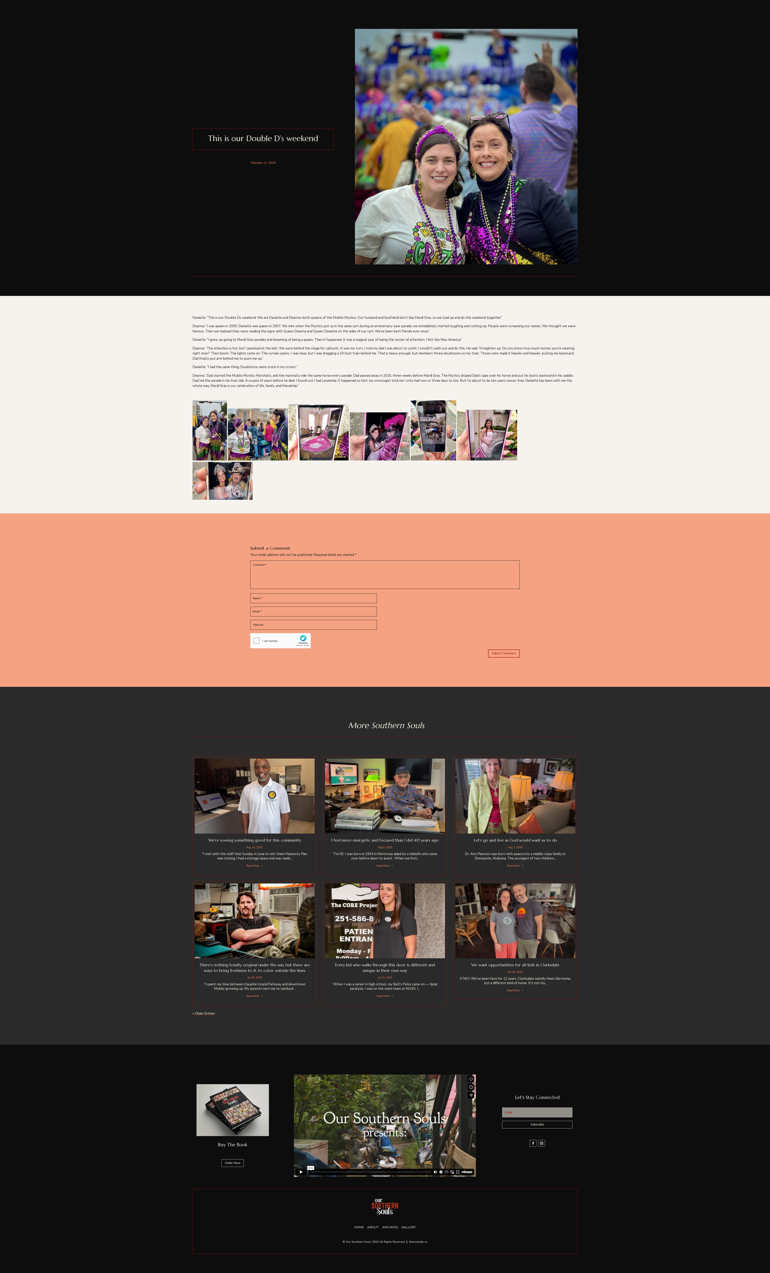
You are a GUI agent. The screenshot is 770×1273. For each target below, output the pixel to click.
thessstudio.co (418, 1242)
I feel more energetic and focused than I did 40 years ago (385, 840)
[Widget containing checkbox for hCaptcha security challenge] (280, 640)
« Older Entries (203, 1014)
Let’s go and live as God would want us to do (515, 840)
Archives (390, 1227)
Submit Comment (504, 653)
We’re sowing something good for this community (254, 840)
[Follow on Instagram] (541, 1143)
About (373, 1227)
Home (359, 1227)
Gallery (408, 1227)
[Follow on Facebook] (533, 1143)
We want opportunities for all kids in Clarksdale (515, 964)
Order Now (232, 1163)
